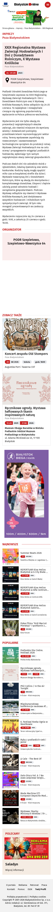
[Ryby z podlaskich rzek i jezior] (11, 744)
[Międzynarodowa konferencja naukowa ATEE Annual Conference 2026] (11, 709)
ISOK (30, 889)
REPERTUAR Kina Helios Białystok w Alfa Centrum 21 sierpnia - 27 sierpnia (33, 588)
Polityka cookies (38, 896)
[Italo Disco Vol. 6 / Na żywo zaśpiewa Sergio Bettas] (11, 780)
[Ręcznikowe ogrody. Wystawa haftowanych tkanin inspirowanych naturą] (11, 673)
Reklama (23, 885)
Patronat (34, 885)
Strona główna (8, 28)
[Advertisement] (26, 287)
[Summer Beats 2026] (11, 556)
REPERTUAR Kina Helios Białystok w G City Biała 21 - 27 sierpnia (34, 571)
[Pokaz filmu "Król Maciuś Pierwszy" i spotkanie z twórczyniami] (11, 628)
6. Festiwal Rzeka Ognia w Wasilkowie (34, 723)
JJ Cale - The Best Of (30, 759)
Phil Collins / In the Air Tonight (32, 687)
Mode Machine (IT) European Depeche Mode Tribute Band (33, 794)
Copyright (7, 900)
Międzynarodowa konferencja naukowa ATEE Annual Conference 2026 (34, 705)
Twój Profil (40, 889)
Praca (44, 885)
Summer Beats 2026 (31, 553)
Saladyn (11, 864)
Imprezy (19, 28)
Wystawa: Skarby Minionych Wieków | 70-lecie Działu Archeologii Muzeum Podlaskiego (33, 812)
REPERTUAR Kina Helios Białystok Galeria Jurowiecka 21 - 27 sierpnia (34, 606)
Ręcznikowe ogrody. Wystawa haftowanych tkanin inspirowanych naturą (25, 411)
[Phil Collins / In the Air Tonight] (11, 691)
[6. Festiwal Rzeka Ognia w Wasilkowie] (11, 727)
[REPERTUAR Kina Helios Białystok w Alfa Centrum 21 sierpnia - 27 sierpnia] (11, 592)
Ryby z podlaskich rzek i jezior (33, 741)
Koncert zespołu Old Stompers (26, 354)
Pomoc (21, 889)
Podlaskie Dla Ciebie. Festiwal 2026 (31, 651)
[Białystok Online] (26, 4)
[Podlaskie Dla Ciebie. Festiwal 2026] (11, 655)
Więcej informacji (14, 870)
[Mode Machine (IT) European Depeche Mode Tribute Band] (11, 798)
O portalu (11, 885)
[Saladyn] (26, 848)
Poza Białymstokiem (32, 28)
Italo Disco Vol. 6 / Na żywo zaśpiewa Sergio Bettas (32, 776)
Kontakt (11, 889)
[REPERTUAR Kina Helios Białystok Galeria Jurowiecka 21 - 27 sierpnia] (11, 610)
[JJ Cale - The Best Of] (11, 762)
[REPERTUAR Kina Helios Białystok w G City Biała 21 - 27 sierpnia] (11, 574)
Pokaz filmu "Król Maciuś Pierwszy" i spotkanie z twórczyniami (33, 624)
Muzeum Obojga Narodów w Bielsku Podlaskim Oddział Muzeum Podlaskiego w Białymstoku (24, 431)
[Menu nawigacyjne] (48, 5)
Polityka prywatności (17, 896)
